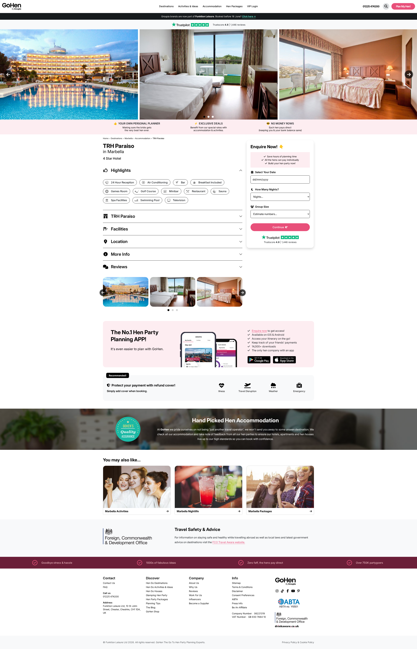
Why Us (193, 587)
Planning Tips (153, 603)
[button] (386, 6)
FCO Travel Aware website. (228, 542)
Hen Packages (234, 6)
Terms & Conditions (242, 587)
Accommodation (212, 6)
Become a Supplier (199, 603)
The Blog (150, 607)
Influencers (195, 599)
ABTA (235, 599)
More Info (120, 254)
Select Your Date (265, 172)
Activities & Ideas (188, 6)
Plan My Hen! (403, 6)
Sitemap (236, 583)
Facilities (119, 228)
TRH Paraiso (123, 216)
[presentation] (8, 74)
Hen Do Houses (154, 591)
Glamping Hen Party (156, 595)
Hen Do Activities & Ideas (159, 587)
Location (119, 241)
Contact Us (109, 583)
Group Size (261, 206)
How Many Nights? (266, 189)
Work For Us (195, 595)
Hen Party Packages (157, 599)
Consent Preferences (243, 595)
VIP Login (252, 6)
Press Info (237, 603)
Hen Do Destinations (156, 583)
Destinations (166, 6)
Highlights (121, 170)
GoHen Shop (152, 611)
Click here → (249, 16)
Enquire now (259, 330)
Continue (279, 227)
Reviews (119, 266)
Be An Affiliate (239, 607)
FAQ (105, 587)
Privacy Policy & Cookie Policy (298, 642)
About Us (194, 583)
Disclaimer (237, 591)
